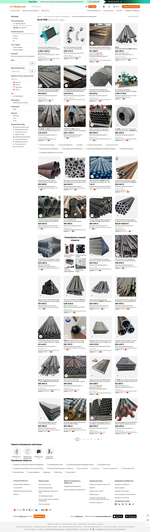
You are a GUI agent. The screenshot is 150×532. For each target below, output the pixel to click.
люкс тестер (96, 468)
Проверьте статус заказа (122, 491)
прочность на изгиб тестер (111, 468)
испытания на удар (18, 472)
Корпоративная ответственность (22, 491)
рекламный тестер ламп (127, 148)
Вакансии (16, 494)
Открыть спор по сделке (96, 491)
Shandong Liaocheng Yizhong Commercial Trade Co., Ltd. (100, 227)
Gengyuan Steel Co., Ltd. (121, 190)
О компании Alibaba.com (20, 480)
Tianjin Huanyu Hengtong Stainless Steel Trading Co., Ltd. (100, 188)
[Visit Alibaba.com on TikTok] (133, 504)
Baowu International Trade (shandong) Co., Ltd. (100, 60)
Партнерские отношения (122, 497)
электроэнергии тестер (128, 468)
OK (32, 63)
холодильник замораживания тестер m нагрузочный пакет (28, 468)
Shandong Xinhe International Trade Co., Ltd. (126, 348)
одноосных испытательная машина (49, 148)
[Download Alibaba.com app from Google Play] (131, 516)
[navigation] (23, 228)
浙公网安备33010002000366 (103, 529)
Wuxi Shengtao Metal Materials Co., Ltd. (48, 350)
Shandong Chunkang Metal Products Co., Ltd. (126, 58)
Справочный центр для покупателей (99, 484)
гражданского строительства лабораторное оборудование (28, 464)
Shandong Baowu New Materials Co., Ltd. (75, 229)
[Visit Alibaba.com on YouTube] (130, 504)
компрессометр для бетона (95, 145)
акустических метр (83, 468)
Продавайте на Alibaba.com (122, 484)
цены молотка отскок (112, 145)
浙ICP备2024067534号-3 (119, 529)
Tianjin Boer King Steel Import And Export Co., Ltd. (75, 348)
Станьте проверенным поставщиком (125, 494)
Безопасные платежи (45, 484)
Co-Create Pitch (17, 487)
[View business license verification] (90, 529)
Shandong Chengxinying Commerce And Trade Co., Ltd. (100, 99)
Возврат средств (94, 494)
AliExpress (50, 524)
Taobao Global (82, 524)
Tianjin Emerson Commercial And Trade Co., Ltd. (126, 138)
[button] (86, 7)
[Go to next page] (101, 439)
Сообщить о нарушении (96, 502)
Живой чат (92, 487)
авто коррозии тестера (104, 464)
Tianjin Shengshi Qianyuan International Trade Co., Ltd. (49, 227)
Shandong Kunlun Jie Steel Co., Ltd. (98, 307)
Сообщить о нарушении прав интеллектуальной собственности (99, 498)
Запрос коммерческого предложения (74, 489)
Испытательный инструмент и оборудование (56, 16)
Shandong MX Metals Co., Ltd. (72, 136)
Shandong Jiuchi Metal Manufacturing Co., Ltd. (100, 138)
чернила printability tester (66, 145)
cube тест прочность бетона (47, 145)
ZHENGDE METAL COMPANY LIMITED (48, 307)
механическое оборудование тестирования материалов (101, 148)
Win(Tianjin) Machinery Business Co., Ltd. (49, 58)
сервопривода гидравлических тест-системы (51, 152)
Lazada (75, 524)
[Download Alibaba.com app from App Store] (118, 516)
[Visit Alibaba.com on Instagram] (126, 504)
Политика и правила (44, 504)
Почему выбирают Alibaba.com (21, 484)
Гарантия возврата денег (46, 487)
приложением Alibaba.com (103, 516)
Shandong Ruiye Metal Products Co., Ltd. (75, 311)
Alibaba (39, 16)
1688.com (57, 524)
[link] (147, 515)
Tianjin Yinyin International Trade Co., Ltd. (100, 350)
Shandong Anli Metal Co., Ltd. (46, 99)
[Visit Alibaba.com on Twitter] (123, 504)
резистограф (58, 472)
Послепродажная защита (46, 496)
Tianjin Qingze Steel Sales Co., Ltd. (47, 138)
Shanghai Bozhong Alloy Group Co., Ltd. (74, 99)
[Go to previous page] (74, 439)
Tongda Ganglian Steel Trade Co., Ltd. (48, 188)
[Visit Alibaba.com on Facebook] (116, 504)
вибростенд (47, 472)
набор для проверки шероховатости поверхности (60, 468)
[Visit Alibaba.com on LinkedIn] (119, 504)
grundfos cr (80, 145)
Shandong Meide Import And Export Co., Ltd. (75, 188)
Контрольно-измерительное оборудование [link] (84, 16)
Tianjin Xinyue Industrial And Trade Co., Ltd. (49, 268)
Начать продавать (120, 487)
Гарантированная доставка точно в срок (48, 491)
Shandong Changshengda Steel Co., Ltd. (126, 266)
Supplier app (79, 516)
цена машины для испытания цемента (72, 148)
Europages (100, 524)
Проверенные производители (72, 486)
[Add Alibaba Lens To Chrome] (39, 516)
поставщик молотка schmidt (55, 464)
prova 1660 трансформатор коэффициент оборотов (80, 464)
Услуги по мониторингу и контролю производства (49, 500)
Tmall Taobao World (66, 524)
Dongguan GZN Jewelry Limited (72, 57)
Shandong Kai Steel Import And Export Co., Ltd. (100, 269)
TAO (88, 524)
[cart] (109, 7)
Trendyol (93, 524)
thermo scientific (71, 472)
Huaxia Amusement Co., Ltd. (122, 97)
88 (98, 439)
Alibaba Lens (22, 516)
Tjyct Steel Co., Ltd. (120, 229)
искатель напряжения (33, 472)
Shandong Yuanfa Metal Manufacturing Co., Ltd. (126, 307)
